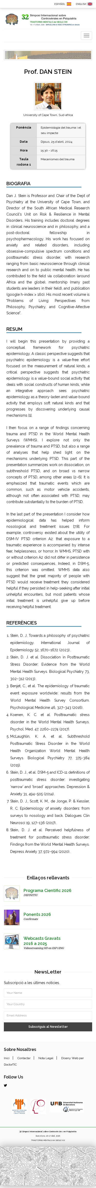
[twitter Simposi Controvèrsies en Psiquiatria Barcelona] (5, 1085)
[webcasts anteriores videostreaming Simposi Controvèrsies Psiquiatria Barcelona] (12, 941)
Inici (6, 1058)
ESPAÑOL (59, 4)
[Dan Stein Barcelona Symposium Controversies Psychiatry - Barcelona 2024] (90, 4)
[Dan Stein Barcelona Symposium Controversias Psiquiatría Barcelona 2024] (69, 4)
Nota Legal (45, 1058)
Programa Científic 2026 (47, 890)
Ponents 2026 (37, 914)
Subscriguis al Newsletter (48, 1027)
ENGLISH (81, 4)
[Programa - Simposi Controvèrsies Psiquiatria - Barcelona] (12, 893)
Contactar (23, 1058)
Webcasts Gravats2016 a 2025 (42, 941)
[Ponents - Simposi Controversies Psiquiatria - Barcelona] (12, 917)
